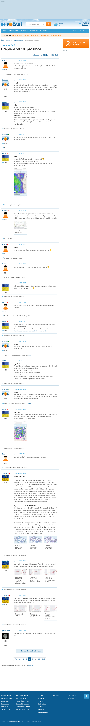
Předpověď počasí (18, 40)
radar (17, 31)
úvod (4, 31)
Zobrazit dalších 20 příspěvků (31, 651)
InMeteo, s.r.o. (15, 721)
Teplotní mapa (5, 709)
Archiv (79, 31)
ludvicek (5, 210)
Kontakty (56, 695)
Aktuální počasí (6, 695)
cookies (39, 721)
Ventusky (71, 695)
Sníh (74, 31)
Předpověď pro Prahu (22, 701)
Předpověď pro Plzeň (22, 709)
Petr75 (4, 302)
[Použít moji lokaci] (43, 24)
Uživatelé (41, 698)
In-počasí (5, 80)
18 (53, 55)
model (36, 31)
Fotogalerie (42, 704)
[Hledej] (48, 24)
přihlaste (30, 665)
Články (40, 701)
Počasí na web (43, 712)
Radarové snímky (6, 698)
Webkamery (4, 707)
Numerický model (21, 698)
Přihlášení (85, 23)
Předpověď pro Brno (22, 704)
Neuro (4, 264)
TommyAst (5, 473)
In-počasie (71, 698)
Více (29, 355)
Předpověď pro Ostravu (23, 707)
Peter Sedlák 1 (6, 631)
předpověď (24, 31)
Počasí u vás (5, 704)
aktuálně (10, 31)
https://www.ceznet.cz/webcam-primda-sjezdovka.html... (31, 331)
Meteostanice (5, 701)
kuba (3, 60)
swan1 (4, 102)
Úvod (2, 40)
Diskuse (85, 31)
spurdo (4, 244)
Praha (61, 23)
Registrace (85, 25)
